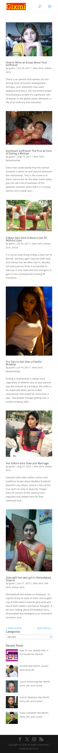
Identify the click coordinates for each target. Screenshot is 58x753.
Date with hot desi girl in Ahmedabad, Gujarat (28, 579)
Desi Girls (38, 68)
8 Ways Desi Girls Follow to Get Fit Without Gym (26, 239)
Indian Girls (18, 587)
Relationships (13, 160)
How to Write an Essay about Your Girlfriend (26, 64)
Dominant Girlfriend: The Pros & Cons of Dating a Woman (29, 152)
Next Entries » (44, 628)
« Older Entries (14, 628)
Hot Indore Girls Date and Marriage (27, 463)
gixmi (12, 68)
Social (15, 247)
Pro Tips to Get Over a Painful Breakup (24, 363)
